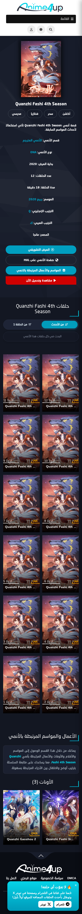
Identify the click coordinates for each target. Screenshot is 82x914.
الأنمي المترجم (32, 140)
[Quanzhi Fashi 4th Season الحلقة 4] (61, 624)
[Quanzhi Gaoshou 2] (21, 817)
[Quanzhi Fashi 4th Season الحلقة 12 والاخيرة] (61, 383)
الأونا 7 (7, 521)
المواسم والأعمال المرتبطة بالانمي (39, 270)
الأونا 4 (48, 642)
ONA (33, 152)
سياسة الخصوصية (52, 878)
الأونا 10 (49, 461)
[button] (50, 29)
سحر (50, 113)
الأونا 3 (7, 642)
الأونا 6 (48, 581)
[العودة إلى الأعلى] (41, 857)
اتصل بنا (11, 878)
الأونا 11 (8, 400)
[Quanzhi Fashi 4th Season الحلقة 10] (61, 443)
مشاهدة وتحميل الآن (39, 280)
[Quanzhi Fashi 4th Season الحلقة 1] (20, 684)
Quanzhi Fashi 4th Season (24, 406)
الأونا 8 (48, 521)
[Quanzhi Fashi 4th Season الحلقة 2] (61, 684)
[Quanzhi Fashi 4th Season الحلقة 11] (20, 383)
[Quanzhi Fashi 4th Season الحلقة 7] (20, 503)
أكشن (66, 113)
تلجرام (60, 904)
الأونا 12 (49, 400)
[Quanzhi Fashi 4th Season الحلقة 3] (20, 624)
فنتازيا (34, 113)
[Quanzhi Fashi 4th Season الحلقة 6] (61, 564)
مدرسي (16, 113)
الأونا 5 (7, 581)
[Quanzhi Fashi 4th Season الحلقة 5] (20, 564)
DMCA (71, 878)
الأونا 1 (7, 702)
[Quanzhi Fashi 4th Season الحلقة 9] (20, 443)
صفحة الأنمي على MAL (39, 260)
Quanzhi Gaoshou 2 (21, 839)
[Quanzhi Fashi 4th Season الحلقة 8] (61, 503)
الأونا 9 (7, 461)
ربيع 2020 (35, 199)
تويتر (43, 904)
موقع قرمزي (29, 878)
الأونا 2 (48, 702)
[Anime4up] (40, 8)
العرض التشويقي (39, 249)
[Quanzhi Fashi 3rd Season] (60, 817)
